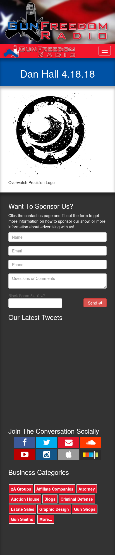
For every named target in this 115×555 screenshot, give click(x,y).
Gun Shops (84, 509)
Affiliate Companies (54, 489)
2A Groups (21, 489)
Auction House (25, 499)
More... (45, 519)
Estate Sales (22, 509)
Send (93, 303)
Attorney (86, 489)
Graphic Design (54, 509)
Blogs (50, 499)
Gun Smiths (22, 519)
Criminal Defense (77, 499)
